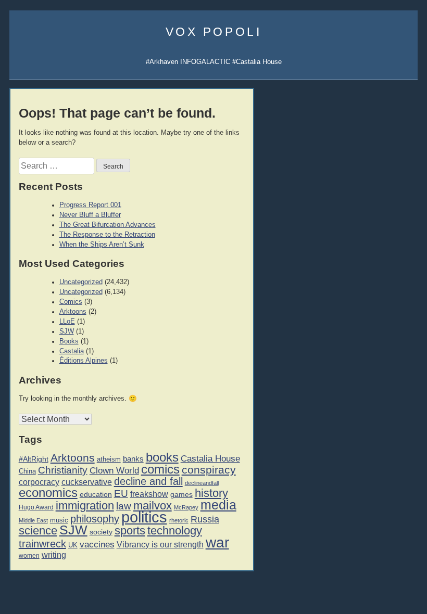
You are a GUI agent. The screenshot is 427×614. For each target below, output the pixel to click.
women (29, 555)
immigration (85, 505)
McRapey (186, 507)
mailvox (152, 505)
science (38, 530)
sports (130, 530)
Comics (70, 301)
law (123, 506)
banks (133, 459)
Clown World (114, 470)
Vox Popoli (214, 32)
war (217, 542)
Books (69, 341)
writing (54, 555)
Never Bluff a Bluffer (90, 215)
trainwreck (42, 543)
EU (121, 493)
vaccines (97, 544)
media (218, 504)
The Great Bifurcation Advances (107, 224)
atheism (109, 459)
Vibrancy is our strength (160, 544)
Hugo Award (36, 507)
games (181, 494)
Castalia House (210, 458)
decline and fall (148, 481)
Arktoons (72, 311)
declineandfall (202, 483)
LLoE (67, 321)
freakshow (149, 494)
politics (144, 517)
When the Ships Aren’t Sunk (101, 244)
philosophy (94, 519)
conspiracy (209, 470)
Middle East (33, 520)
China (27, 471)
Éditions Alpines (83, 360)
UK (73, 545)
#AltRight (33, 459)
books (162, 457)
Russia (205, 519)
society (101, 532)
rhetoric (179, 520)
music (59, 520)
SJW (66, 331)
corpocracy (39, 482)
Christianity (62, 470)
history (211, 493)
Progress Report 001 (90, 205)
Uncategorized (81, 282)
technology (174, 530)
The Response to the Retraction (107, 234)
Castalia (71, 351)
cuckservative (86, 482)
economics (48, 492)
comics (160, 469)
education (96, 494)
